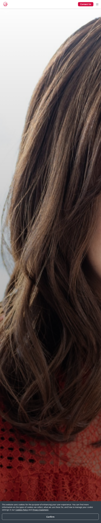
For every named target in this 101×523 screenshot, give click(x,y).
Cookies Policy (22, 510)
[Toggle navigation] (97, 4)
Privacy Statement (40, 510)
